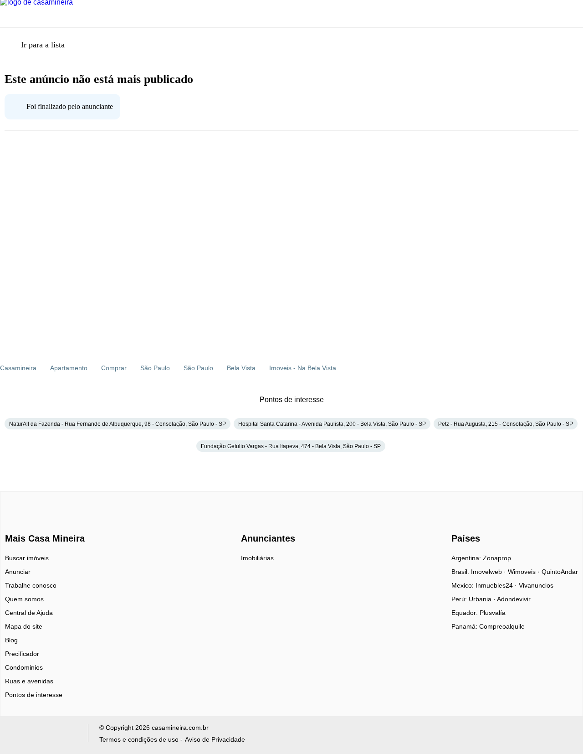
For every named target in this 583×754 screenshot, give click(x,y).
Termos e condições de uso (139, 739)
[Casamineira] (28, 522)
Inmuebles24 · (497, 585)
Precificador (22, 653)
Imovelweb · (489, 571)
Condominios (24, 667)
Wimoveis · (525, 571)
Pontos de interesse (33, 694)
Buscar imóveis (27, 558)
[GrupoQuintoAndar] (42, 735)
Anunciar (18, 571)
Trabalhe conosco (30, 585)
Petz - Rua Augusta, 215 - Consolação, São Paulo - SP (505, 424)
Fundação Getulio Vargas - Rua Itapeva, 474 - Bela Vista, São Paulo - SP (291, 446)
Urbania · (483, 599)
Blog (11, 640)
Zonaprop (497, 558)
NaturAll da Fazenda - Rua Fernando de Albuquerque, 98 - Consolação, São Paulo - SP (117, 424)
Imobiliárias (257, 558)
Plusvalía (493, 612)
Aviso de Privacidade (215, 739)
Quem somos (24, 599)
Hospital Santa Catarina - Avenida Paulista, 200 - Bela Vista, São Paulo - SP (332, 424)
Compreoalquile (502, 626)
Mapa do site (23, 626)
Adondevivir (514, 599)
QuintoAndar (560, 571)
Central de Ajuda (29, 612)
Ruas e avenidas (29, 681)
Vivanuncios (536, 585)
